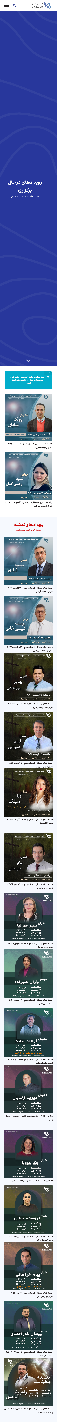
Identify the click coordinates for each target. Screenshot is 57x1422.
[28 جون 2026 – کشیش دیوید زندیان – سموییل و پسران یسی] (28, 1089)
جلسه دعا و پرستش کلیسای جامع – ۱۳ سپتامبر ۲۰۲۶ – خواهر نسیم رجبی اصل (28, 504)
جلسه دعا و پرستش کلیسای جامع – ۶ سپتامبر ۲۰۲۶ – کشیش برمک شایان (29, 445)
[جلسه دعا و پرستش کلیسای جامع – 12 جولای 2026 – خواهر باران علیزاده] (28, 973)
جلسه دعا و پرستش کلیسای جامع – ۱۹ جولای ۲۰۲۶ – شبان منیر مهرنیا (30, 945)
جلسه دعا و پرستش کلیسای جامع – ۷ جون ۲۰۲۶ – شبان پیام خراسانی (31, 1294)
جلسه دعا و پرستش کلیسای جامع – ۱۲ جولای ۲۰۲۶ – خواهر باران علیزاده (30, 1002)
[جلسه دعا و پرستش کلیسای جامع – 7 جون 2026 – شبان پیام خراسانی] (28, 1266)
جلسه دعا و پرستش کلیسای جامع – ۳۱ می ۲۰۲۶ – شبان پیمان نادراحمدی (29, 1354)
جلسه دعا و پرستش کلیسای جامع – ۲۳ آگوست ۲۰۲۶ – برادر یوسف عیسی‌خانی (29, 649)
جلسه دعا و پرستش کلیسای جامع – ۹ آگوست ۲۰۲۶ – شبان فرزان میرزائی (30, 764)
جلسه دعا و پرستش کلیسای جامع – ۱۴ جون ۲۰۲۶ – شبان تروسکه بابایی (31, 1238)
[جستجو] (14, 5)
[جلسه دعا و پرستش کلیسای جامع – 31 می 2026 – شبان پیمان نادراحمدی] (28, 1325)
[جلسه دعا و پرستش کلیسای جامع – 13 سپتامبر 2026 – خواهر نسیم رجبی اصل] (28, 476)
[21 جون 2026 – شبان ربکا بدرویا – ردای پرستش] (28, 1154)
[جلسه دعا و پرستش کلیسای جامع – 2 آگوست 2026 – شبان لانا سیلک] (28, 792)
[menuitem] (14, 5)
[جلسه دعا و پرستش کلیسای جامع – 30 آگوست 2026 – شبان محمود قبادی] (28, 561)
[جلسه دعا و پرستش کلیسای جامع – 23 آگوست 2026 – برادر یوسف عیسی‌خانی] (28, 620)
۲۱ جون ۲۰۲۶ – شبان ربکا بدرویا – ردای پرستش (32, 1181)
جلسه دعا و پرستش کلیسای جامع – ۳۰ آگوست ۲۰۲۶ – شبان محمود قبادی (29, 589)
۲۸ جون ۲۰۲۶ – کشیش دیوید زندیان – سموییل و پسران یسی (29, 1117)
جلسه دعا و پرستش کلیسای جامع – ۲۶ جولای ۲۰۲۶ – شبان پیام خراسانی (30, 886)
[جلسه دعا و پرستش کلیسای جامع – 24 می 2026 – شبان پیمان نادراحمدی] (28, 1382)
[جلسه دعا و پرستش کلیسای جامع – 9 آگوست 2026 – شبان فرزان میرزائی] (28, 736)
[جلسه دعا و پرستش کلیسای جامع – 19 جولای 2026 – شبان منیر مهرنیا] (28, 917)
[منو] (7, 5)
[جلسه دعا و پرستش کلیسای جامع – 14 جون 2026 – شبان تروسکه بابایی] (28, 1209)
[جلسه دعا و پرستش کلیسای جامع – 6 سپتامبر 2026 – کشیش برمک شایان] (28, 417)
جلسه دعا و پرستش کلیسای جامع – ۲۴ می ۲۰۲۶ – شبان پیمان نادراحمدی (28, 1410)
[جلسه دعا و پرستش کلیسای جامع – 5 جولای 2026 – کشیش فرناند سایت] (28, 1032)
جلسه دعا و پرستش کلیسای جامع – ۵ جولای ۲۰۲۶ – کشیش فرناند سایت (30, 1061)
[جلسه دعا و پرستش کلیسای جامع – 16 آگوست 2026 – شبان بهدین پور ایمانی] (28, 677)
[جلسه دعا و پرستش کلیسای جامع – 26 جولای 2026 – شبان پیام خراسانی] (28, 857)
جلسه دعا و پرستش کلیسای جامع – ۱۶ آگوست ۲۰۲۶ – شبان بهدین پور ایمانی (30, 705)
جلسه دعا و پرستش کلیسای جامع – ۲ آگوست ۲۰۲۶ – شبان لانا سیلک (30, 821)
